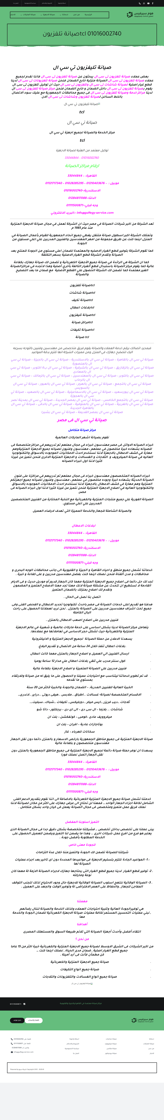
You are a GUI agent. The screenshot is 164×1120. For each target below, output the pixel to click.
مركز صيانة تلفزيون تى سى (35, 89)
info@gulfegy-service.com (95, 213)
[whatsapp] (144, 3)
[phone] (140, 3)
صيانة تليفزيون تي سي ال (82, 68)
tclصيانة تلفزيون (82, 285)
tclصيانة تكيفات (82, 330)
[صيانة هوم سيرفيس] (140, 12)
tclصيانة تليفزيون (82, 315)
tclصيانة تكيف (81, 300)
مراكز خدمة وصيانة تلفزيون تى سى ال (118, 93)
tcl (81, 112)
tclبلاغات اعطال (82, 308)
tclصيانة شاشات (82, 293)
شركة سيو (23, 1069)
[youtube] (148, 3)
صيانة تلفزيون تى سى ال (112, 77)
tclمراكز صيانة (82, 322)
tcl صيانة (82, 337)
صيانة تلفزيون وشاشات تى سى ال (73, 97)
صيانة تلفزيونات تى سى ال (37, 81)
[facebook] (153, 3)
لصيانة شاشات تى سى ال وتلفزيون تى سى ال (94, 85)
